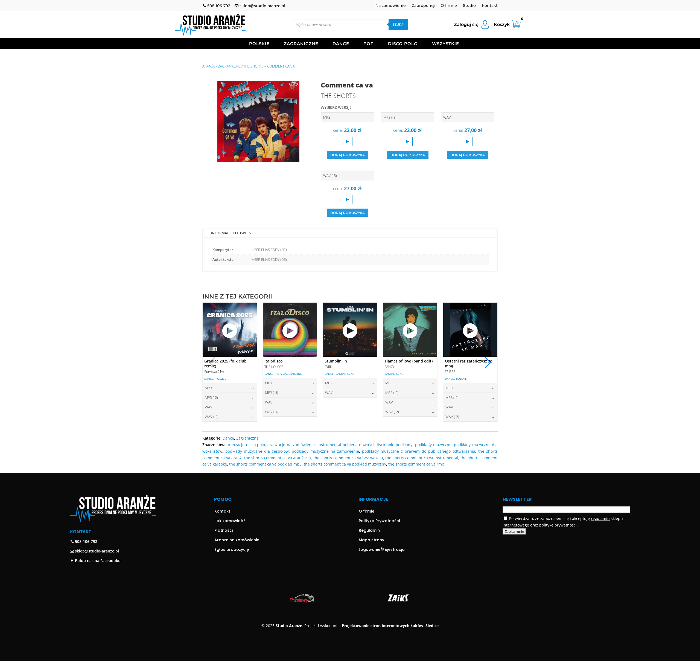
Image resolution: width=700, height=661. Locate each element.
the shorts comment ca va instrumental (421, 457)
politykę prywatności (558, 525)
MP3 (326, 117)
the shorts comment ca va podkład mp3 (265, 464)
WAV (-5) (330, 175)
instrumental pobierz (337, 444)
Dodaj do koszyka (347, 154)
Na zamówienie (390, 6)
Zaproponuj (423, 6)
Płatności (223, 530)
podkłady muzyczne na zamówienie (325, 451)
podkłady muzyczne (433, 444)
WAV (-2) (211, 416)
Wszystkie (445, 44)
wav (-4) (272, 411)
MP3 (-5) (389, 117)
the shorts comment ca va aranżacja (277, 457)
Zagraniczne (301, 44)
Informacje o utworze (232, 232)
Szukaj (398, 24)
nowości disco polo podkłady (385, 444)
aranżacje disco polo (246, 444)
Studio (469, 6)
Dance (340, 44)
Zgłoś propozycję (231, 549)
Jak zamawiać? (229, 520)
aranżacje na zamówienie (291, 444)
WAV (447, 117)
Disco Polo (403, 44)
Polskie (259, 44)
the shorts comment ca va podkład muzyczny (345, 464)
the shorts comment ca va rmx (416, 464)
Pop (368, 44)
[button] (488, 362)
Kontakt (490, 6)
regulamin (600, 518)
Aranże (208, 66)
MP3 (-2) (211, 397)
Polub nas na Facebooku (97, 560)
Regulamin (369, 530)
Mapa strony (371, 540)
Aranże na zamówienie (236, 540)
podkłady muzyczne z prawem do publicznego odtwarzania (418, 451)
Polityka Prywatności (379, 520)
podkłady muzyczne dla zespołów (257, 451)
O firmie (449, 6)
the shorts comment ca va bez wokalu (348, 457)
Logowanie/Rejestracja (382, 549)
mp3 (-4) (271, 392)
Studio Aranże (289, 625)
